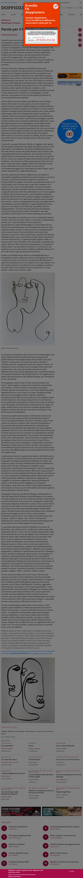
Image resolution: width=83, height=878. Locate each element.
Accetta (71, 871)
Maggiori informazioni (14, 876)
